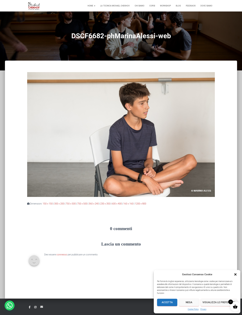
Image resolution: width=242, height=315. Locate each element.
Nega (189, 302)
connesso (61, 254)
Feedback (191, 6)
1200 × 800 (140, 203)
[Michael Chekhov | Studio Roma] (33, 6)
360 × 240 (94, 203)
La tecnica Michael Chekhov (115, 6)
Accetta (167, 302)
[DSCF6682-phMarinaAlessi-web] (121, 134)
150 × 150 (48, 203)
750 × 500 (71, 203)
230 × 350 (105, 203)
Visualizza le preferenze (218, 302)
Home (91, 6)
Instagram (35, 307)
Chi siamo (139, 6)
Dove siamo (206, 6)
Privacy (203, 309)
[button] (235, 274)
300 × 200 (59, 203)
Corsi (152, 6)
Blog (178, 6)
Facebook (29, 307)
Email (42, 307)
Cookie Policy (193, 309)
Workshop (165, 6)
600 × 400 (117, 203)
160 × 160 (128, 203)
